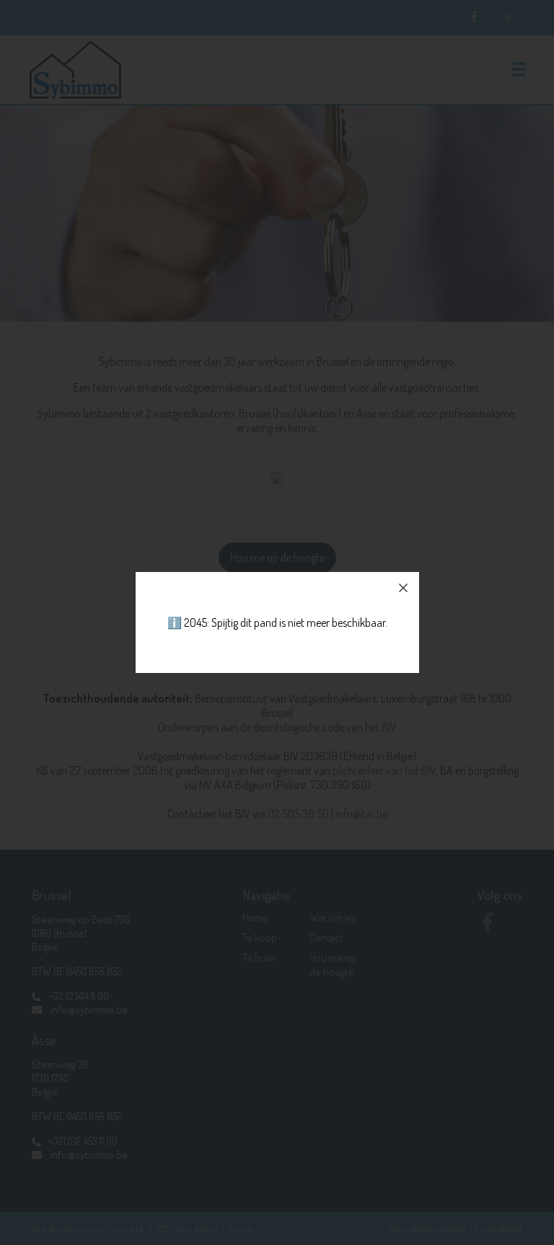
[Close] (403, 588)
